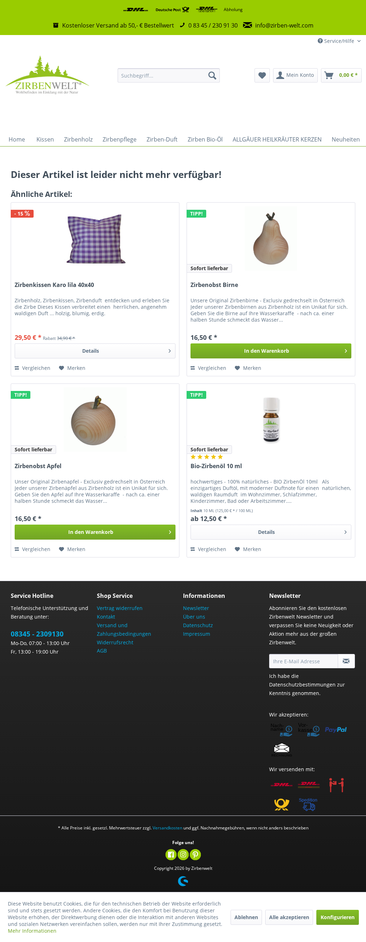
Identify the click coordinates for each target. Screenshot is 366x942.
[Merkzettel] (262, 75)
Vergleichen (35, 368)
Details (90, 350)
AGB (102, 650)
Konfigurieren (338, 917)
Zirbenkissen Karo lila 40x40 (54, 285)
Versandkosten (167, 828)
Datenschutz (198, 625)
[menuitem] (169, 75)
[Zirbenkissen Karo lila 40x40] (95, 238)
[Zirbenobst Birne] (271, 238)
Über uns (194, 616)
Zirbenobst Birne (214, 285)
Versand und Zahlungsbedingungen (124, 629)
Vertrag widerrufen (120, 608)
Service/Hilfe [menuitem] (339, 41)
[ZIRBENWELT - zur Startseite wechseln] (47, 89)
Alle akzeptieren (289, 917)
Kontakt (106, 616)
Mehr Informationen (32, 930)
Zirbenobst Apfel (38, 466)
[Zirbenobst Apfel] (95, 419)
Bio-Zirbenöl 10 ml (216, 466)
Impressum (196, 633)
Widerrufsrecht (115, 642)
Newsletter (196, 608)
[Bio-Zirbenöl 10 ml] (271, 419)
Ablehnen (246, 917)
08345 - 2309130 (37, 634)
